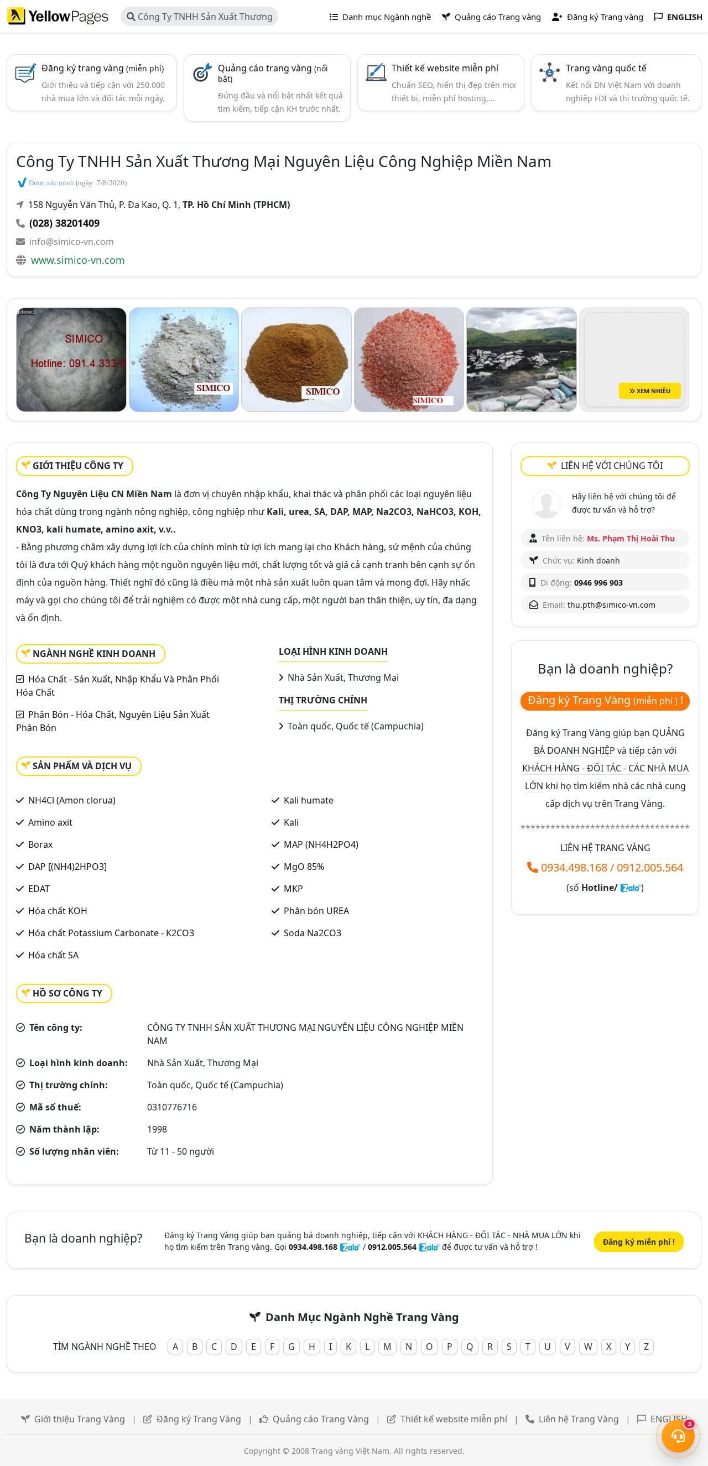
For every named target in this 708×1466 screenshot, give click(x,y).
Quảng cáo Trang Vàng (321, 1419)
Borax (40, 844)
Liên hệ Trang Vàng (579, 1419)
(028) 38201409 (64, 222)
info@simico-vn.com (71, 242)
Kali (291, 822)
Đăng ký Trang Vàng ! (605, 699)
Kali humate (309, 800)
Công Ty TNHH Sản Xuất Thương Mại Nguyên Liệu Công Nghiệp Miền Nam (200, 18)
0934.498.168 (574, 867)
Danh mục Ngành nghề (385, 16)
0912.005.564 (650, 867)
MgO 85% (304, 866)
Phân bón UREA (316, 911)
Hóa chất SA (53, 955)
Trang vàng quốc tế (606, 68)
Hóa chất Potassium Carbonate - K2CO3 (111, 933)
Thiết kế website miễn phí (445, 68)
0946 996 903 (598, 582)
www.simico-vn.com (78, 260)
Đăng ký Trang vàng (604, 16)
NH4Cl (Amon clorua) (72, 800)
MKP (293, 889)
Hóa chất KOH (57, 911)
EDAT (39, 889)
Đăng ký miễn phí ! (639, 1242)
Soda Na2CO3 (312, 933)
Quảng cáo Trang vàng (496, 16)
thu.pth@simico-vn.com (611, 604)
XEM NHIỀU (652, 391)
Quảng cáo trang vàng (273, 73)
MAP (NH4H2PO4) (321, 844)
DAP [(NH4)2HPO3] (67, 866)
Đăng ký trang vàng (102, 68)
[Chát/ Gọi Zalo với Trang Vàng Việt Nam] (630, 887)
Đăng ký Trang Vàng (199, 1419)
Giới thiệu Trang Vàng (79, 1419)
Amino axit (50, 822)
